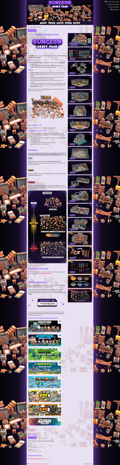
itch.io (30, 463)
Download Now (32, 30)
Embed (47, 463)
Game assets (86, 463)
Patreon (42, 291)
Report (43, 463)
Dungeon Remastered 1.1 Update (36, 458)
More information (32, 429)
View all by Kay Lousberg (36, 463)
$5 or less (91, 463)
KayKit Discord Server (46, 273)
